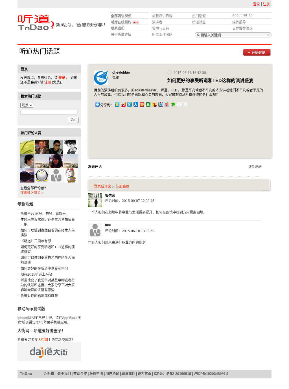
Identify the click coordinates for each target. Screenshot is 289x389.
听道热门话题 (39, 51)
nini (108, 225)
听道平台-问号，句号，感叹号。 (45, 214)
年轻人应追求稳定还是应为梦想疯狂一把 (48, 222)
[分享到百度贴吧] (160, 104)
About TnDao (242, 15)
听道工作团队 (162, 35)
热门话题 (199, 16)
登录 (256, 4)
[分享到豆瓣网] (148, 104)
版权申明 (96, 374)
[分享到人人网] (135, 104)
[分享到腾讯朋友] (173, 104)
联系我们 (117, 28)
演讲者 (157, 22)
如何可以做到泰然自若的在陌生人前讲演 (48, 232)
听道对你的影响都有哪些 (39, 296)
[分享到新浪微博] (123, 104)
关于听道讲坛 (121, 35)
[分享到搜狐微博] (154, 104)
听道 (26, 373)
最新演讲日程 (162, 16)
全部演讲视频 (121, 16)
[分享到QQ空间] (117, 104)
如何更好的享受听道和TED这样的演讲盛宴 (48, 249)
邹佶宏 (110, 196)
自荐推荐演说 (242, 28)
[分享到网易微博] (166, 104)
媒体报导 (239, 22)
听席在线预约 (121, 22)
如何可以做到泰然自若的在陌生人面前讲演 (48, 260)
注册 (266, 4)
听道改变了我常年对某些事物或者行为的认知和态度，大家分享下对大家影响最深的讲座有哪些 (48, 285)
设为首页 (144, 374)
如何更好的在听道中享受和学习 (44, 269)
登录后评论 (102, 186)
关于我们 (64, 374)
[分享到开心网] (142, 104)
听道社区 (199, 22)
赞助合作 (80, 374)
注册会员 (122, 186)
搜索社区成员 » (31, 193)
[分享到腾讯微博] (129, 104)
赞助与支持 (160, 28)
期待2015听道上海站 (36, 274)
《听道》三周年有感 (36, 241)
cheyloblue (121, 72)
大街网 (43, 340)
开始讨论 (258, 53)
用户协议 (112, 374)
